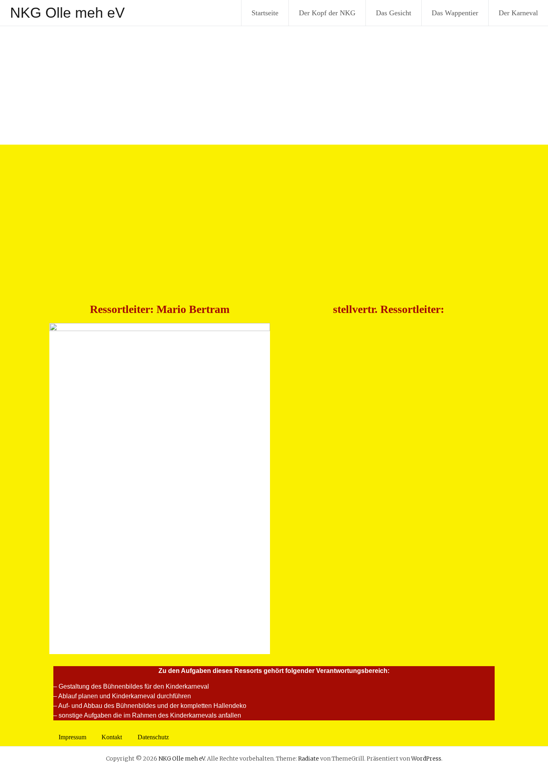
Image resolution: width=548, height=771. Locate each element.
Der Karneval (518, 13)
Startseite (265, 13)
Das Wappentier (455, 13)
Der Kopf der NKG (327, 13)
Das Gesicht (393, 13)
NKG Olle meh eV (67, 12)
